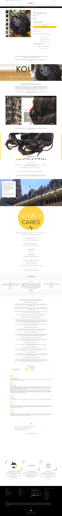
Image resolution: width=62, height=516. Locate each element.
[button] (35, 14)
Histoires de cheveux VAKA (13, 0)
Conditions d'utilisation (8, 492)
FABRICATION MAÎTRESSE (31, 477)
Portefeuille (19, 493)
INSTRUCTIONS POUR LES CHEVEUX (45, 39)
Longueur (34, 17)
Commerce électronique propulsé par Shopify (31, 513)
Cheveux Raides (46, 499)
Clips (45, 489)
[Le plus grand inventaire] (14, 465)
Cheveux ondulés (46, 498)
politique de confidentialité (9, 494)
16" (34, 19)
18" (36, 19)
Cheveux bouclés (46, 497)
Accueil (34, 10)
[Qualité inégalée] (31, 465)
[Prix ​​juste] (48, 465)
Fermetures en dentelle (46, 492)
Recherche (7, 489)
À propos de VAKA (20, 494)
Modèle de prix (7, 0)
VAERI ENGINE (18, 0)
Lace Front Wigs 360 (46, 494)
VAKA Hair (34, 11)
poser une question (45, 48)
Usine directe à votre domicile (14, 478)
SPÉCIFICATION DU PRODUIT (45, 37)
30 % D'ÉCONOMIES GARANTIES (48, 478)
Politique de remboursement (9, 493)
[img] (12, 375)
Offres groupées (46, 493)
